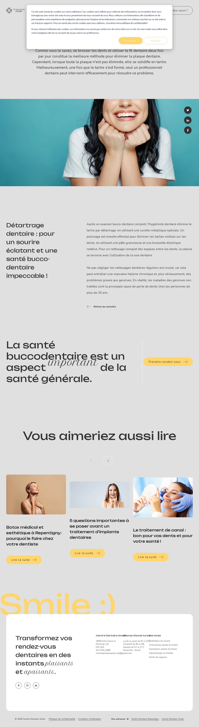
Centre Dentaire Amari (173, 718)
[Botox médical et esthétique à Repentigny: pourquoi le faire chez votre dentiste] (36, 494)
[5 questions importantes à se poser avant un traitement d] (99, 494)
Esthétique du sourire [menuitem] (159, 641)
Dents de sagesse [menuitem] (158, 657)
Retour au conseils (105, 306)
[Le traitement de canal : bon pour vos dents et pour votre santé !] (163, 497)
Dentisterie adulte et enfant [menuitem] (163, 649)
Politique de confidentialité (62, 718)
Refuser (155, 40)
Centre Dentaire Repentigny (145, 718)
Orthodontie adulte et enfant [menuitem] (163, 645)
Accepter (130, 40)
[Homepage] (25, 10)
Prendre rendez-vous (165, 362)
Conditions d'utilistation (89, 718)
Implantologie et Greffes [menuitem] (161, 653)
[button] (108, 460)
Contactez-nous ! (175, 10)
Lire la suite (20, 560)
